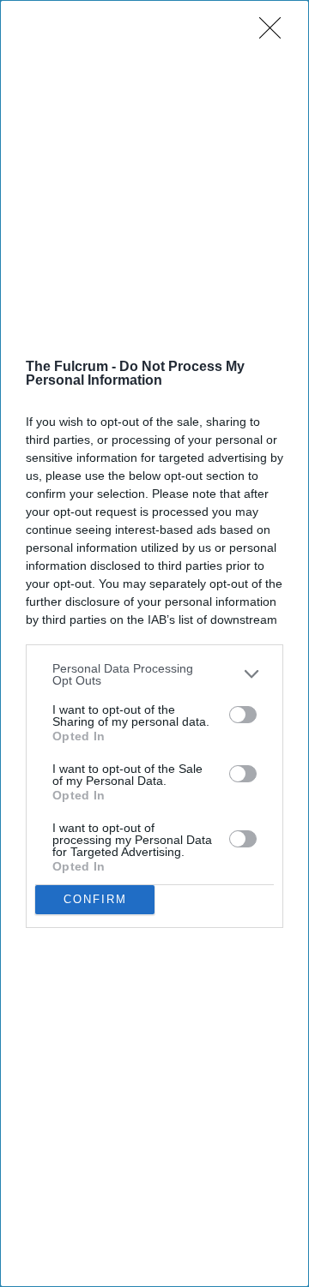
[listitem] (154, 674)
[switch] (243, 714)
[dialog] (154, 643)
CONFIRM (95, 899)
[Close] (275, 33)
